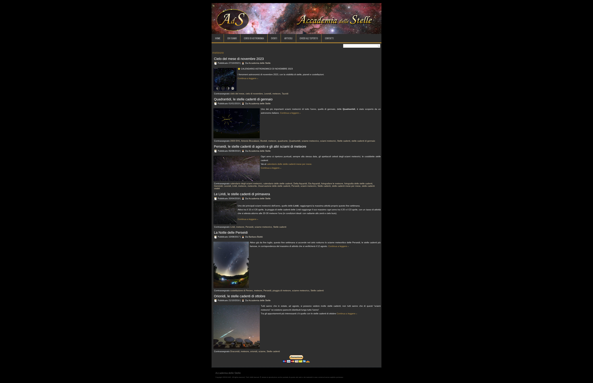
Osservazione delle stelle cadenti (274, 186)
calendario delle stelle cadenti (277, 183)
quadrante (283, 141)
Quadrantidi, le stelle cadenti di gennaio (243, 99)
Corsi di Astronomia (254, 38)
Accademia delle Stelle (259, 63)
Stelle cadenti (343, 141)
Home (217, 38)
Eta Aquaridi (314, 183)
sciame (262, 351)
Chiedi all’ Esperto (309, 38)
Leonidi (267, 93)
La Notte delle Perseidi (231, 232)
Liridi (234, 186)
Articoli (288, 38)
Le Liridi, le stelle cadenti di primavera (242, 194)
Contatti (329, 38)
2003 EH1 (235, 141)
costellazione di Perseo (241, 290)
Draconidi (235, 351)
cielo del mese (237, 93)
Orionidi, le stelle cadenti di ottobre (239, 296)
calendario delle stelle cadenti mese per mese (289, 164)
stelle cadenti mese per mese (346, 186)
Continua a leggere (248, 78)
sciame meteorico (310, 141)
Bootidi (263, 141)
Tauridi (285, 93)
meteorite (252, 186)
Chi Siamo (232, 38)
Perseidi (295, 186)
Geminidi (218, 186)
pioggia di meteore (282, 290)
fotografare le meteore (332, 183)
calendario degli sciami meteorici (246, 183)
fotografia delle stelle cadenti (358, 183)
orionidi (253, 351)
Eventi (274, 38)
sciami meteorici (328, 141)
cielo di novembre (254, 93)
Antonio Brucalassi (250, 141)
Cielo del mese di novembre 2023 (239, 59)
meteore (276, 93)
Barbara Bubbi (256, 237)
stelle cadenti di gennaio (363, 141)
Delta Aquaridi (300, 183)
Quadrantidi (294, 141)
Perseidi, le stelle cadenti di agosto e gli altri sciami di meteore (260, 146)
